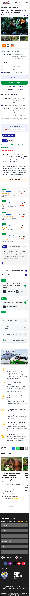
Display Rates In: (14, 126)
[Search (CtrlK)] (16, 2)
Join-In (5, 140)
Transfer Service (14, 247)
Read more (7, 262)
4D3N (9, 161)
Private (11, 140)
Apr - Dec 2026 (9, 135)
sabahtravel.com (18, 86)
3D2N (25, 159)
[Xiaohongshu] (23, 564)
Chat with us (19, 89)
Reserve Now (15, 77)
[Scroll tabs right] (26, 246)
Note (4, 247)
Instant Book (15, 82)
